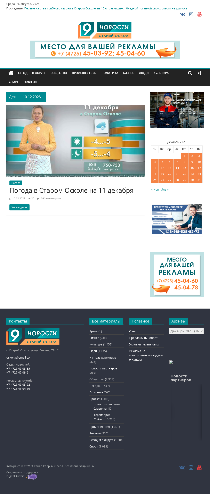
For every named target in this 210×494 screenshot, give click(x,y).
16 (192, 168)
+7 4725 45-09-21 (18, 372)
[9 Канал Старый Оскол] (11, 73)
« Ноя (155, 189)
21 (177, 174)
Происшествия (84, 73)
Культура (161, 73)
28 (177, 180)
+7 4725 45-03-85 (18, 368)
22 (184, 174)
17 (199, 168)
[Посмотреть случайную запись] (199, 73)
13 (169, 168)
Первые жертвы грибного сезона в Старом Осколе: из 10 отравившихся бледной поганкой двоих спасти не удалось (105, 8)
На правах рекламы (102, 357)
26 (162, 180)
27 (169, 180)
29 (184, 180)
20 (169, 174)
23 (192, 174)
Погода (15, 183)
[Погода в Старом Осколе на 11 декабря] (75, 107)
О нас (133, 331)
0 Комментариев (50, 198)
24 (199, 174)
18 (154, 174)
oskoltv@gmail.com (19, 357)
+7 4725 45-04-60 (18, 389)
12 (162, 168)
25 (154, 180)
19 (162, 174)
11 (154, 168)
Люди (144, 73)
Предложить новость (144, 338)
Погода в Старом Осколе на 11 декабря (71, 190)
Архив (93, 331)
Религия (30, 82)
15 (184, 168)
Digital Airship (15, 476)
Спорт (14, 82)
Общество (58, 73)
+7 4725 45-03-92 (18, 384)
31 (199, 180)
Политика (110, 73)
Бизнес (128, 73)
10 (199, 162)
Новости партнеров (103, 368)
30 (192, 180)
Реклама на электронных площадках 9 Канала (146, 355)
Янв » (165, 189)
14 (177, 168)
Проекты (95, 399)
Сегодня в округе (32, 73)
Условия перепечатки (144, 344)
